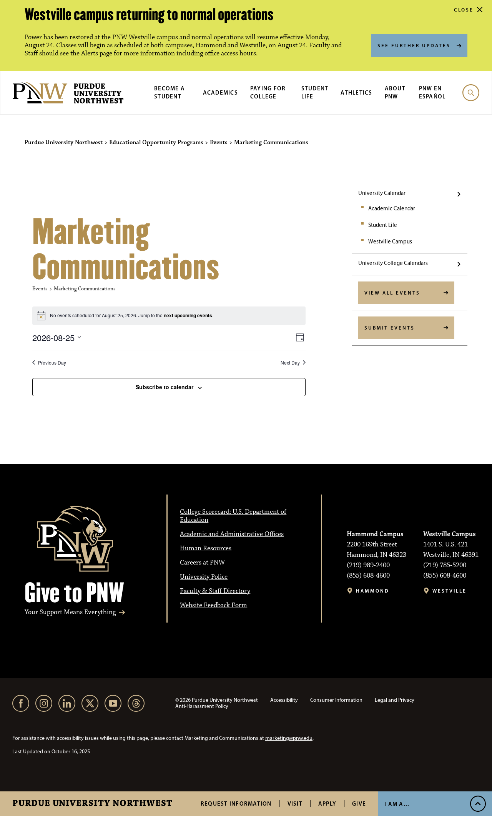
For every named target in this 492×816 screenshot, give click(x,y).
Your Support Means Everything (70, 612)
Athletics (356, 92)
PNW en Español (432, 92)
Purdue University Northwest (92, 803)
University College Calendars (393, 263)
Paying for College (268, 92)
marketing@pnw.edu (288, 738)
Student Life (382, 224)
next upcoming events (188, 315)
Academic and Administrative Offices (232, 534)
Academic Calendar (391, 208)
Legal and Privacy (394, 700)
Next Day (290, 363)
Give (359, 803)
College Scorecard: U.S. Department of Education (233, 516)
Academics (220, 92)
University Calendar (382, 193)
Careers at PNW (202, 562)
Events (40, 289)
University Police (204, 577)
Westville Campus (390, 241)
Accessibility (284, 700)
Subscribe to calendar (164, 387)
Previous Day (52, 363)
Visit (295, 803)
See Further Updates (413, 45)
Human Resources (205, 548)
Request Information (236, 803)
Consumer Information (336, 700)
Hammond (372, 591)
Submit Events (389, 328)
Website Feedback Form (213, 605)
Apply (327, 803)
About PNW (395, 92)
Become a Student (169, 92)
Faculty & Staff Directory (215, 591)
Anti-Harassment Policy (201, 706)
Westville (449, 591)
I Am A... (396, 804)
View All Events (392, 293)
